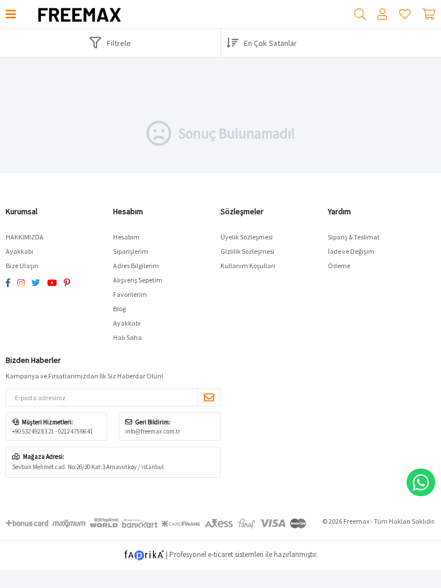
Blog (119, 308)
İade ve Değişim (351, 251)
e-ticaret (220, 554)
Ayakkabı (19, 251)
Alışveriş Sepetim (138, 280)
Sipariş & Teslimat (354, 237)
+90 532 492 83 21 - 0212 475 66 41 (52, 431)
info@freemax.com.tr (152, 431)
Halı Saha (127, 337)
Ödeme (339, 265)
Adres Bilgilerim (136, 265)
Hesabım (126, 237)
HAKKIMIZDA (25, 237)
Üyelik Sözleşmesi (246, 237)
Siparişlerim (130, 251)
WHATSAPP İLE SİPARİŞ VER (421, 482)
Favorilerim (405, 14)
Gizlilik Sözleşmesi (247, 251)
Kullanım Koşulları (247, 265)
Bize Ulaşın (22, 265)
